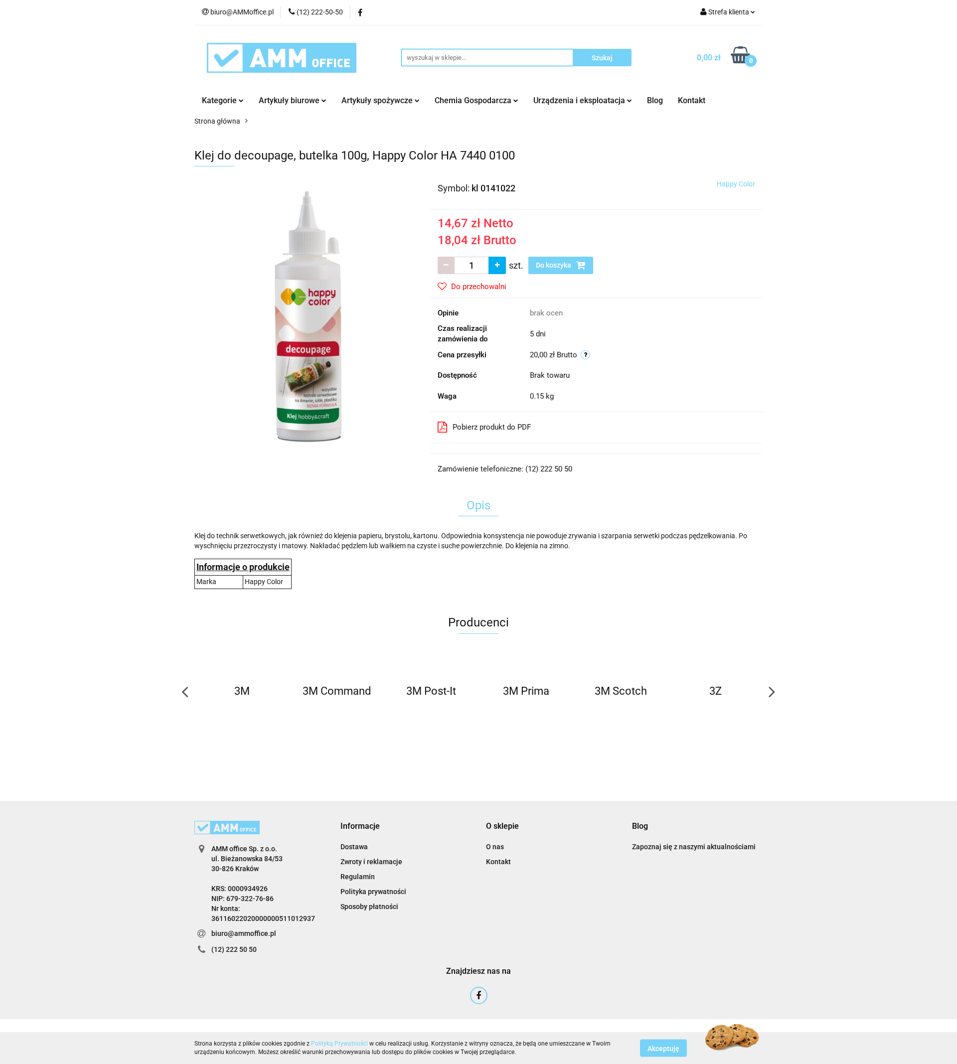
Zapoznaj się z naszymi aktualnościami (694, 847)
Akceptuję (663, 1048)
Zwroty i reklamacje (371, 862)
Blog (655, 100)
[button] (360, 826)
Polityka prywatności (373, 892)
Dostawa (354, 847)
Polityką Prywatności (339, 1043)
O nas (495, 847)
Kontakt (691, 100)
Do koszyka (554, 265)
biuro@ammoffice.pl (243, 933)
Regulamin (357, 877)
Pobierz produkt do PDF (492, 427)
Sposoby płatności (369, 907)
